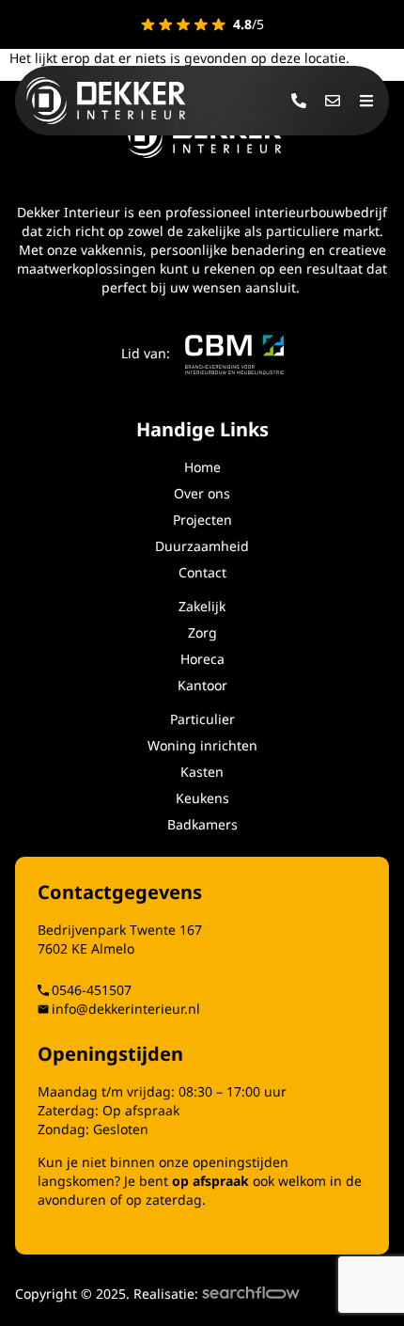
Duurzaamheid (202, 546)
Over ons (202, 493)
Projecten (202, 520)
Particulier (202, 719)
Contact (202, 572)
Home (202, 467)
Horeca (202, 659)
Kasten (202, 772)
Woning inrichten (202, 745)
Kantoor (202, 685)
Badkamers (202, 824)
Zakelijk (202, 606)
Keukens (202, 798)
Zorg (202, 632)
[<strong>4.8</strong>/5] (183, 24)
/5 (248, 24)
